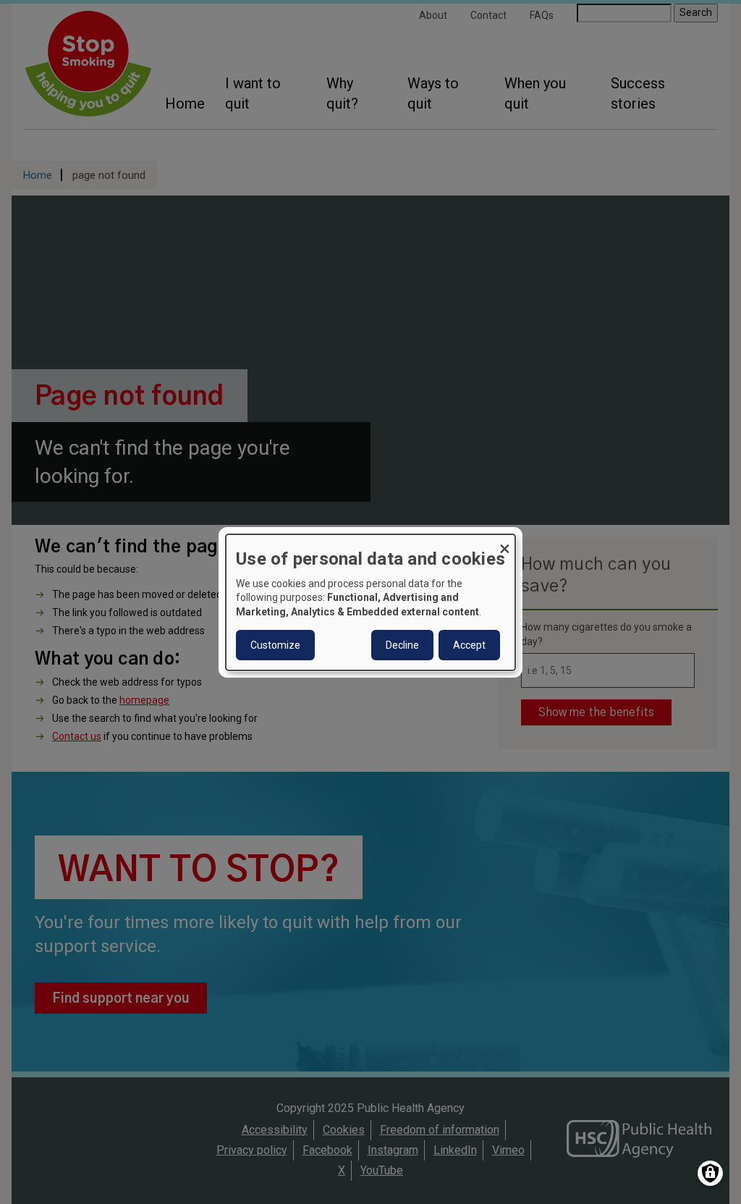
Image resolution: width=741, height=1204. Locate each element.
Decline (402, 645)
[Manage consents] (710, 1173)
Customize (275, 645)
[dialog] (370, 602)
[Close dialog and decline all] (504, 543)
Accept (469, 645)
